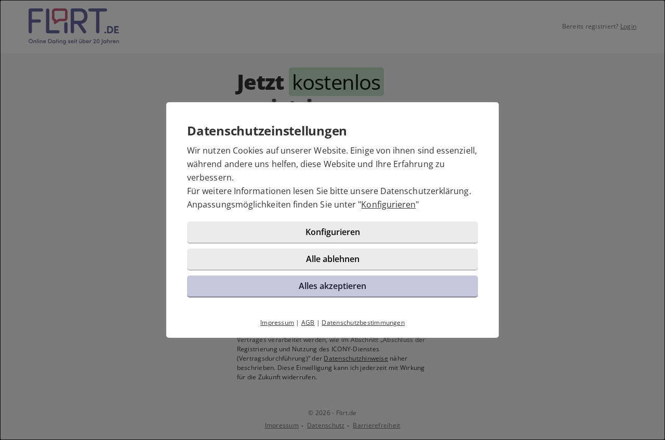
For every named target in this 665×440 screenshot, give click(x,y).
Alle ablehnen (333, 259)
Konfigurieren (388, 204)
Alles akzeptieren (332, 286)
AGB (308, 322)
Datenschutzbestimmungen (363, 322)
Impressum (277, 322)
